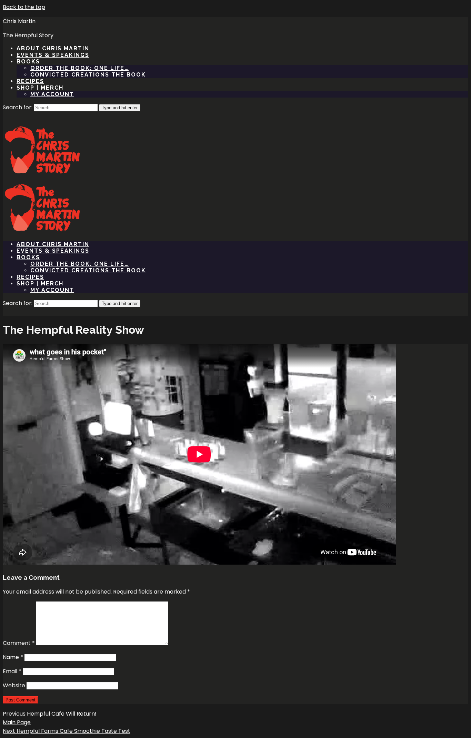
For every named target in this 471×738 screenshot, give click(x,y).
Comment (19, 643)
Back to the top (24, 7)
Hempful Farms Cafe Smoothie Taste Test (66, 731)
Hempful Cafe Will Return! (50, 714)
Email (12, 671)
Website (14, 685)
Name (13, 657)
